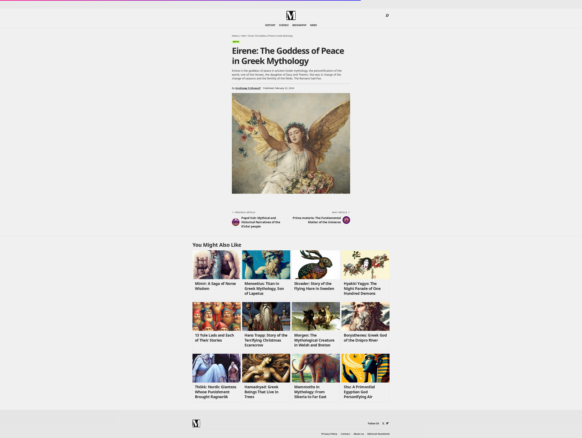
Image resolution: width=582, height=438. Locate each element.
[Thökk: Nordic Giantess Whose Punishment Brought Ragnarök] (216, 368)
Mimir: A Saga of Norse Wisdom (215, 286)
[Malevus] (291, 15)
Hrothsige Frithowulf (248, 88)
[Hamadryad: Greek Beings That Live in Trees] (266, 368)
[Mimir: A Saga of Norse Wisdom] (216, 264)
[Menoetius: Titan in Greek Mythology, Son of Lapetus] (266, 264)
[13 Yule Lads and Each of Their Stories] (216, 316)
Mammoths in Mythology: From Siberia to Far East (310, 391)
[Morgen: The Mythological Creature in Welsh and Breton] (316, 316)
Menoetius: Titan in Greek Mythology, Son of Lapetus (264, 288)
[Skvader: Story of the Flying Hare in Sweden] (316, 264)
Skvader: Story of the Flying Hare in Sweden (314, 286)
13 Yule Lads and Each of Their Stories (214, 338)
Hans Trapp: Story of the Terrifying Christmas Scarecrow (265, 340)
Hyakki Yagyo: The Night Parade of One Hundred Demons (362, 288)
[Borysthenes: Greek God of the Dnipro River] (365, 316)
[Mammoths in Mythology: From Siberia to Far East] (316, 368)
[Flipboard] (388, 423)
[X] (383, 423)
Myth (236, 42)
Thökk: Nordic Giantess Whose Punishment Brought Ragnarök (215, 391)
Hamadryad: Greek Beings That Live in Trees (261, 391)
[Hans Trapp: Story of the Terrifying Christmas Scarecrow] (266, 316)
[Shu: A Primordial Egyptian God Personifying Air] (365, 368)
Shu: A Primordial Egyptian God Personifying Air (359, 391)
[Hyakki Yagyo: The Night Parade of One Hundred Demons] (365, 264)
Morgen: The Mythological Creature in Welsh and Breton (314, 340)
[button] (387, 15)
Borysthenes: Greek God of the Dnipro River (365, 338)
